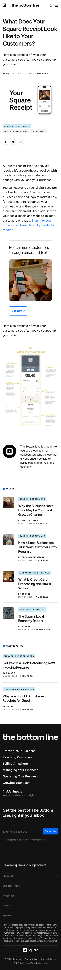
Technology (39, 131)
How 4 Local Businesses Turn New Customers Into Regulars (37, 547)
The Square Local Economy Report (31, 618)
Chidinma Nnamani (33, 557)
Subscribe (50, 831)
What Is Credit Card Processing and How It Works (34, 584)
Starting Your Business (19, 751)
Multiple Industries (16, 131)
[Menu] (56, 6)
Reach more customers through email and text (29, 250)
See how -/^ (18, 310)
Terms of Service (48, 959)
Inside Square (12, 791)
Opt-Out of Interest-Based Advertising (30, 963)
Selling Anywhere (15, 763)
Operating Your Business (19, 689)
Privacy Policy (26, 839)
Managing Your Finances (34, 573)
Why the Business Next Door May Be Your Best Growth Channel (35, 510)
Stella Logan (30, 520)
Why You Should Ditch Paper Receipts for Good (24, 698)
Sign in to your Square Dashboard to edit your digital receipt (29, 225)
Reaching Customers (16, 126)
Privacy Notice (31, 959)
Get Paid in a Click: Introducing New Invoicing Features (29, 665)
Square (10, 73)
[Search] (51, 6)
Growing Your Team (16, 782)
